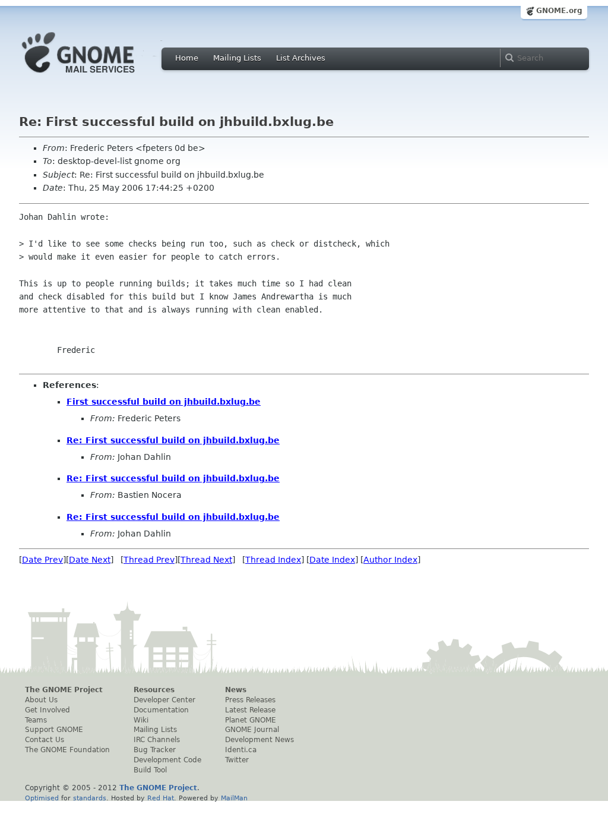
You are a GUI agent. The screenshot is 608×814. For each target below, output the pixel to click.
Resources (154, 690)
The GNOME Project (64, 690)
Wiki (141, 720)
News (235, 690)
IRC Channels (157, 740)
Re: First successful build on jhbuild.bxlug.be (173, 440)
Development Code (167, 760)
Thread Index (273, 559)
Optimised (42, 798)
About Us (41, 700)
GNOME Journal (252, 729)
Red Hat (160, 798)
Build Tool (150, 770)
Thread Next (206, 559)
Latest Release (250, 710)
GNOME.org (559, 11)
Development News (259, 740)
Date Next (89, 559)
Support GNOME (54, 729)
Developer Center (164, 700)
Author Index (390, 559)
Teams (36, 720)
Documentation (161, 710)
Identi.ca (240, 750)
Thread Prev (149, 559)
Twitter (237, 760)
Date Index (332, 559)
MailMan (234, 798)
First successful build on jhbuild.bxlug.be (163, 401)
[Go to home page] (96, 76)
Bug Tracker (155, 750)
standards (89, 798)
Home (186, 57)
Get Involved (47, 710)
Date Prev (42, 559)
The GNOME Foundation (67, 750)
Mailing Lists (237, 57)
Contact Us (44, 740)
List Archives (300, 57)
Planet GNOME (250, 720)
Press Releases (250, 700)
